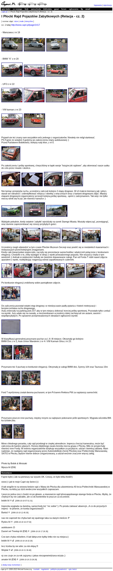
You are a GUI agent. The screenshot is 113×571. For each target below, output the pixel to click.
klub (26, 9)
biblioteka (47, 9)
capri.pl (4, 12)
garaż (56, 9)
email (87, 9)
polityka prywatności (59, 569)
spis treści (6, 9)
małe (22, 21)
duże (16, 21)
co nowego (17, 9)
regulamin (45, 569)
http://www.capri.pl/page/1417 (25, 25)
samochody (36, 9)
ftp (82, 9)
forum (63, 9)
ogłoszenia (73, 9)
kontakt (37, 569)
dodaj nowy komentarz (11, 565)
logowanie (98, 5)
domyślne (29, 21)
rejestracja (107, 5)
